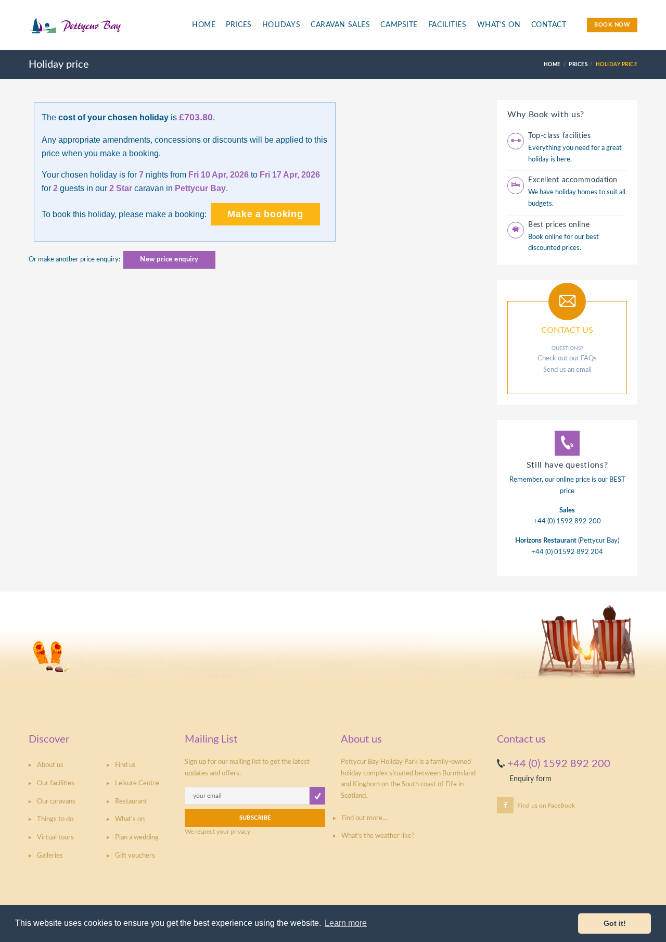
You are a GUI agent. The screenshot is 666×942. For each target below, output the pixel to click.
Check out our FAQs (567, 358)
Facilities (447, 25)
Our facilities (55, 783)
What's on (130, 819)
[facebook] (505, 805)
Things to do (55, 819)
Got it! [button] (615, 923)
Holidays (281, 25)
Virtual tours (55, 837)
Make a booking (265, 214)
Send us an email (567, 370)
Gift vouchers (135, 855)
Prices (238, 25)
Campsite (398, 25)
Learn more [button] (346, 923)
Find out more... (364, 818)
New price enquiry (169, 259)
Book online (545, 237)
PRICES (578, 64)
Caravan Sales (340, 25)
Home (203, 25)
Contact (549, 25)
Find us (125, 765)
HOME (552, 64)
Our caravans (56, 801)
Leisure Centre (137, 783)
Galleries (50, 855)
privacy (240, 831)
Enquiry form (530, 779)
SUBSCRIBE (255, 818)
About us (50, 765)
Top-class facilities (559, 136)
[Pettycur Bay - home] (102, 31)
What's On (499, 25)
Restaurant (131, 801)
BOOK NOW (612, 25)
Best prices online (559, 225)
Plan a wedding (137, 837)
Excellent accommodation (573, 180)
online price (573, 479)
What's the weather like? (378, 836)
